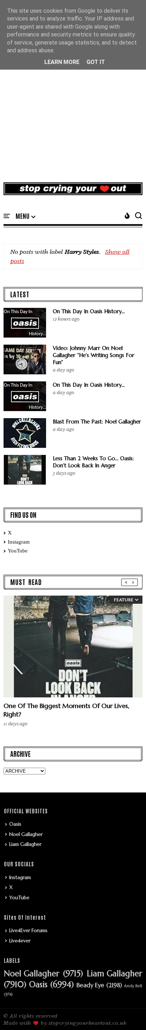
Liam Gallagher (25, 844)
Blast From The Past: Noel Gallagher (97, 421)
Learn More (61, 62)
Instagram (19, 542)
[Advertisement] (73, 99)
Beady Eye (90, 985)
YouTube (18, 551)
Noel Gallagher (26, 834)
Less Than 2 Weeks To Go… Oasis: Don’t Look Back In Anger (93, 462)
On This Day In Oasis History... (89, 311)
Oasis (15, 824)
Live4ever (19, 940)
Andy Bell (133, 986)
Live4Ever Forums (28, 930)
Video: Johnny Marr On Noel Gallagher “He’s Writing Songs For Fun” (93, 355)
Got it (95, 62)
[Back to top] (128, 1013)
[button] (25, 216)
